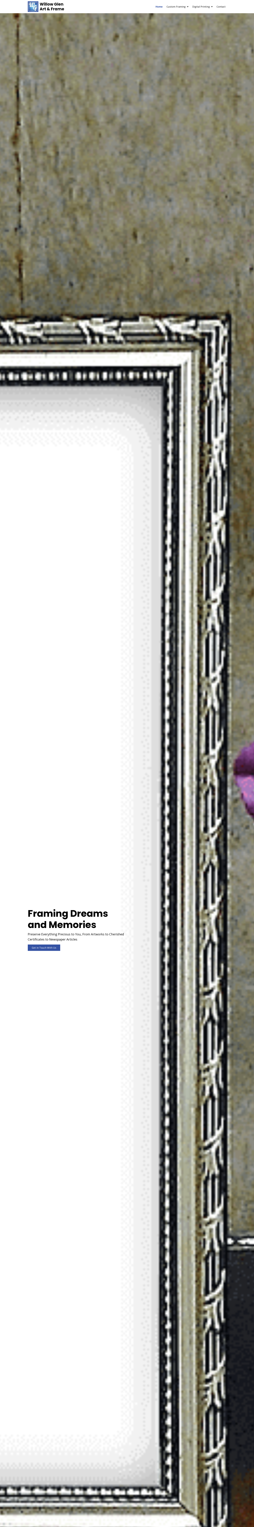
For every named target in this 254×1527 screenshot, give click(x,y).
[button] (44, 948)
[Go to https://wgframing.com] (46, 6)
